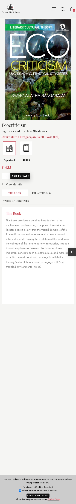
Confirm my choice (38, 495)
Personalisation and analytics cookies (39, 490)
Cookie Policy (54, 499)
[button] (62, 9)
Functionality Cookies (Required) (38, 487)
